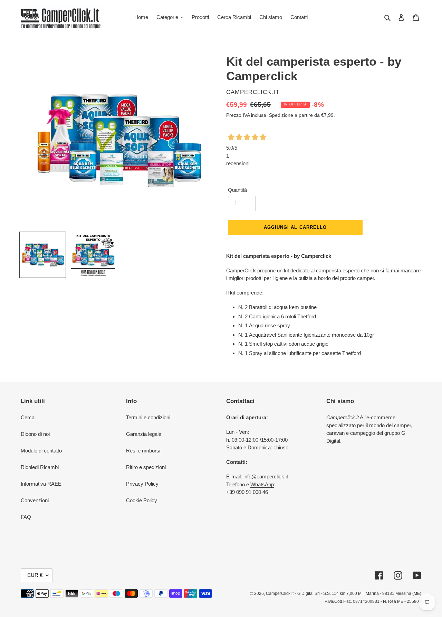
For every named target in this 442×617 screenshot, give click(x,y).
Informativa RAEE (41, 484)
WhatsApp (262, 484)
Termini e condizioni (148, 417)
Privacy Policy (142, 484)
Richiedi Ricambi (40, 467)
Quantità (237, 190)
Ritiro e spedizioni (146, 467)
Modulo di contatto (41, 451)
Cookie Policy (141, 500)
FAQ (26, 517)
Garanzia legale (143, 434)
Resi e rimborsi (143, 451)
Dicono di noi (35, 434)
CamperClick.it (280, 593)
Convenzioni (35, 500)
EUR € (34, 575)
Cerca (28, 417)
